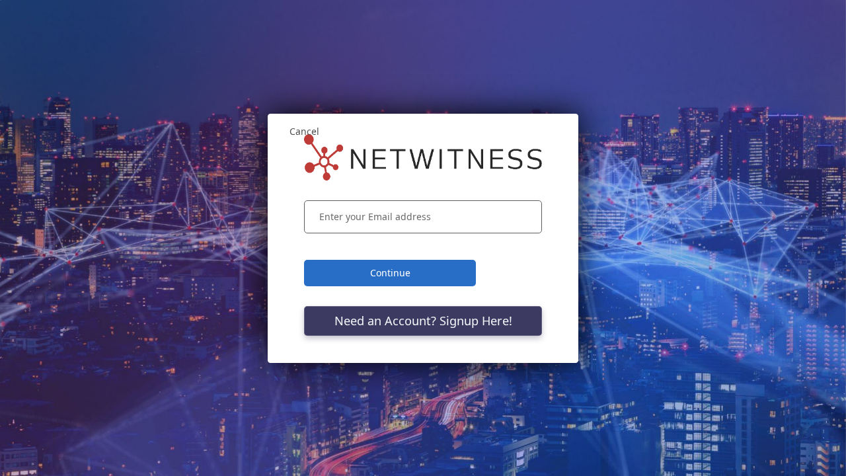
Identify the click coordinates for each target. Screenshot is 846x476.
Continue (390, 272)
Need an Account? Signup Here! (423, 321)
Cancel (304, 131)
